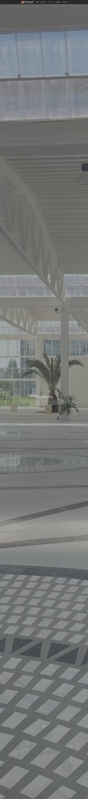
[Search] (73, 2)
